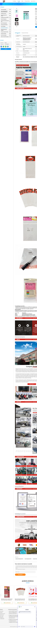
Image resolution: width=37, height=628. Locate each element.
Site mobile (1, 616)
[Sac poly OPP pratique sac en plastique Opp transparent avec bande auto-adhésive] (7, 591)
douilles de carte (6, 13)
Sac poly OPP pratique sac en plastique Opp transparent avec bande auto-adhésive (6, 600)
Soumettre (20, 574)
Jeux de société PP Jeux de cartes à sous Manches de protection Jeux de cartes (13, 612)
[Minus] (34, 606)
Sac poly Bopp (6, 26)
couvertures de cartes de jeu (6, 21)
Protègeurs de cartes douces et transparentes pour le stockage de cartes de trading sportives (13, 621)
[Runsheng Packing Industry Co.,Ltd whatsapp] (3, 46)
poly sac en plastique (6, 24)
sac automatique (6, 9)
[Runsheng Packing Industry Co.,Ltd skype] (8, 46)
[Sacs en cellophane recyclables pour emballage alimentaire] (20, 591)
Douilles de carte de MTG (6, 17)
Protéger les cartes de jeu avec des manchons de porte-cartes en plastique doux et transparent (13, 617)
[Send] (34, 627)
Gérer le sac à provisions (6, 36)
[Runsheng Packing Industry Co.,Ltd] (4, 1)
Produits (1, 612)
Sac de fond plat (6, 33)
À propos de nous (2, 613)
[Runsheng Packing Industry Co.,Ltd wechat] (5, 46)
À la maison (1, 611)
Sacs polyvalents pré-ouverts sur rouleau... (6, 11)
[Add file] (19, 627)
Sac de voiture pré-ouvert (6, 15)
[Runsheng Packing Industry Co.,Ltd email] (1, 46)
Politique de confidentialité (2, 618)
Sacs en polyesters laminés (6, 30)
